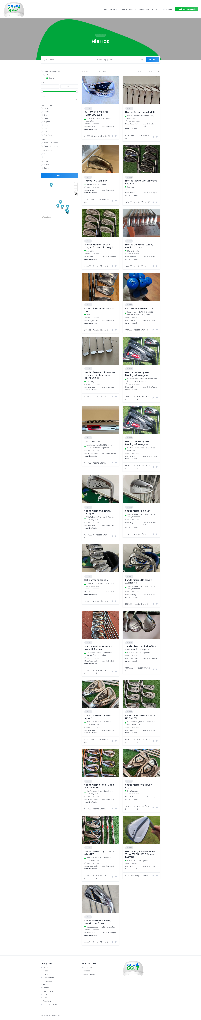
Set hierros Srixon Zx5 (96, 580)
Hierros (88, 108)
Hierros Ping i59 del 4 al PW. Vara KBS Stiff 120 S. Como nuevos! (140, 854)
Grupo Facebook (89, 974)
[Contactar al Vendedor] (112, 136)
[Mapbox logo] (46, 217)
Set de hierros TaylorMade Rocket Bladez (99, 786)
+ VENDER (156, 9)
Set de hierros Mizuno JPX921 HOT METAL (141, 717)
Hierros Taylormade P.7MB (140, 112)
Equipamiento (48, 981)
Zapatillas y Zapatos (50, 1004)
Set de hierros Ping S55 (138, 510)
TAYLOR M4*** (92, 441)
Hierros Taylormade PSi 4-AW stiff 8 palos (99, 648)
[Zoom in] (75, 183)
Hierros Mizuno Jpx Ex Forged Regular (141, 182)
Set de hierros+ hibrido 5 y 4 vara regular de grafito (141, 648)
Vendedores (144, 9)
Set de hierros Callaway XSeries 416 (138, 581)
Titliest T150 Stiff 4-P (95, 180)
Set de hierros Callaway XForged (97, 512)
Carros (45, 974)
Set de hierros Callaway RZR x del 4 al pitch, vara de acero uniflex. (99, 375)
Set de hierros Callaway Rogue (138, 786)
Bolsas (45, 971)
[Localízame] (142, 59)
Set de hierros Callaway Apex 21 (97, 717)
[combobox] (59, 100)
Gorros (45, 984)
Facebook (87, 971)
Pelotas (45, 998)
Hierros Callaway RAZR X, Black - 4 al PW (139, 246)
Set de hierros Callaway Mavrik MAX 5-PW (97, 922)
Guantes (46, 987)
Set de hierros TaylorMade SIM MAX (99, 853)
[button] (51, 185)
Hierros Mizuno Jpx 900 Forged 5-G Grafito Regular (99, 246)
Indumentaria (48, 991)
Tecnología (47, 1001)
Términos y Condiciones (50, 1015)
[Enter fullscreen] (75, 194)
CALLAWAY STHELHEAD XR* (139, 308)
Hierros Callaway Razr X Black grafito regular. (138, 374)
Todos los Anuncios (128, 9)
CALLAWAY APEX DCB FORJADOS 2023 (96, 113)
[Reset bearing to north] (75, 190)
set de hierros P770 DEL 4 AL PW (99, 310)
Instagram (87, 967)
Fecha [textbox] (150, 71)
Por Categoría (109, 9)
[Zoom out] (75, 187)
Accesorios (47, 967)
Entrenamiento (48, 977)
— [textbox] (43, 100)
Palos (45, 994)
